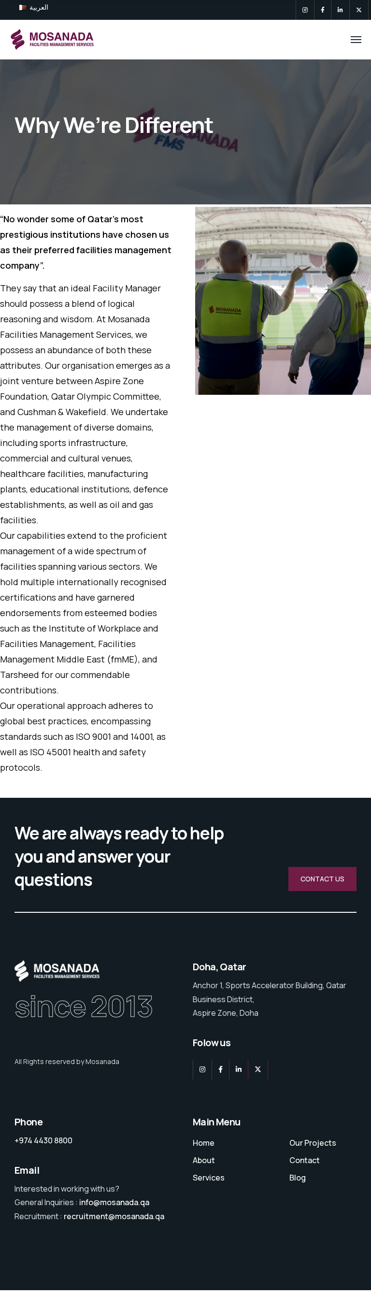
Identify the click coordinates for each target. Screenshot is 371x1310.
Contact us (322, 878)
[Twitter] (359, 10)
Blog (297, 1177)
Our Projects (312, 1142)
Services (209, 1177)
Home (203, 1142)
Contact (304, 1160)
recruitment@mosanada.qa (114, 1216)
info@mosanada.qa (114, 1202)
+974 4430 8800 (43, 1140)
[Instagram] (305, 10)
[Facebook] (322, 10)
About (204, 1160)
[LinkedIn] (340, 10)
